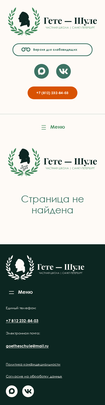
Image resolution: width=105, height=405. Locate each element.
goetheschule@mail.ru (27, 346)
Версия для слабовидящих (54, 49)
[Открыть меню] (52, 127)
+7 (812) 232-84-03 (52, 93)
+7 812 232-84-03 (22, 320)
